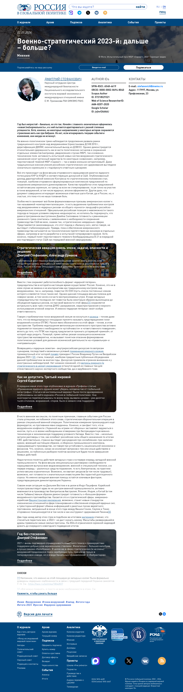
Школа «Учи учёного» (77, 665)
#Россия (38, 604)
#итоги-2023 (24, 604)
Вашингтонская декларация (45, 500)
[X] (160, 614)
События (133, 22)
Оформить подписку (51, 645)
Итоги (45, 678)
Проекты (160, 22)
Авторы (21, 645)
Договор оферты (50, 657)
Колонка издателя (75, 631)
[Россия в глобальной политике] (41, 9)
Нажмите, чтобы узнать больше (37, 593)
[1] (89, 302)
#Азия (20, 601)
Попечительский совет (25, 650)
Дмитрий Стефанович (63, 79)
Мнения (23, 55)
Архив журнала (49, 631)
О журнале (23, 22)
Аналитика (105, 22)
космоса (93, 316)
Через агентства (50, 665)
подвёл (55, 354)
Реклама (21, 668)
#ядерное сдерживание (57, 604)
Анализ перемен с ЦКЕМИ (75, 681)
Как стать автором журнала (26, 633)
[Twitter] (88, 13)
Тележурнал (72, 686)
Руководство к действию (74, 674)
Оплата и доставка (51, 653)
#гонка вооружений (53, 601)
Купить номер (48, 649)
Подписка (76, 22)
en (164, 6)
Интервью (72, 643)
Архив (50, 22)
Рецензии (71, 652)
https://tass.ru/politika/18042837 (45, 583)
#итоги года (83, 601)
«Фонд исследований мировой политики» (27, 639)
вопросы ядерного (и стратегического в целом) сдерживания (60, 364)
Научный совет (24, 660)
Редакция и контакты (27, 664)
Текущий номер (49, 635)
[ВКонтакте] (164, 614)
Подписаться (143, 67)
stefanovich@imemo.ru (150, 86)
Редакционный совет (27, 656)
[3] (109, 511)
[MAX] (71, 13)
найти (140, 7)
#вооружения (33, 601)
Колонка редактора (76, 635)
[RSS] (105, 13)
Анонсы (45, 674)
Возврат (46, 661)
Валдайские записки (77, 656)
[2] (34, 357)
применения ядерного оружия (86, 351)
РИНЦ (162, 12)
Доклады (71, 647)
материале (88, 516)
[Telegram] (79, 13)
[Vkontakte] (97, 13)
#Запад (70, 601)
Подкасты (72, 669)
